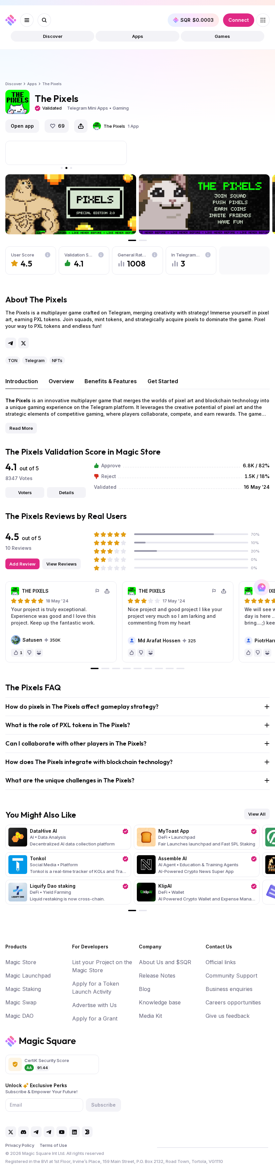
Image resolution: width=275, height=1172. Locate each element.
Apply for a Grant (94, 1018)
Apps (137, 36)
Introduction (21, 381)
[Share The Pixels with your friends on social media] (81, 126)
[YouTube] (61, 1131)
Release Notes (157, 975)
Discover (52, 36)
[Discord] (23, 1131)
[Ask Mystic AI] (262, 587)
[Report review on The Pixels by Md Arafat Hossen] (214, 591)
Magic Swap (21, 1002)
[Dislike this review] (29, 653)
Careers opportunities (233, 1002)
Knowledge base (160, 1002)
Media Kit (150, 1015)
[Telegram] (10, 343)
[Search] (44, 20)
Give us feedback (228, 1015)
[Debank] (87, 1131)
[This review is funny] (39, 653)
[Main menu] (27, 20)
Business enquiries (229, 989)
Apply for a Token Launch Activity (95, 987)
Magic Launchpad (28, 975)
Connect (238, 20)
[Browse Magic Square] (263, 20)
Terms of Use (53, 1145)
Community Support (231, 975)
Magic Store (20, 962)
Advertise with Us (94, 1005)
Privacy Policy (19, 1145)
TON (12, 360)
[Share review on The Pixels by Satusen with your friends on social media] (107, 591)
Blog (144, 989)
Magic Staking (23, 989)
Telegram (35, 360)
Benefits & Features (111, 381)
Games (222, 36)
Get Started (163, 381)
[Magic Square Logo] (10, 20)
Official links (221, 962)
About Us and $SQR (165, 962)
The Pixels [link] (52, 84)
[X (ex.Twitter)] (23, 343)
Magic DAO (19, 1015)
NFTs (57, 360)
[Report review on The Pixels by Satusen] (98, 591)
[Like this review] (132, 653)
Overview (61, 381)
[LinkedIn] (74, 1131)
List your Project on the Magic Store (102, 966)
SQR (197, 20)
